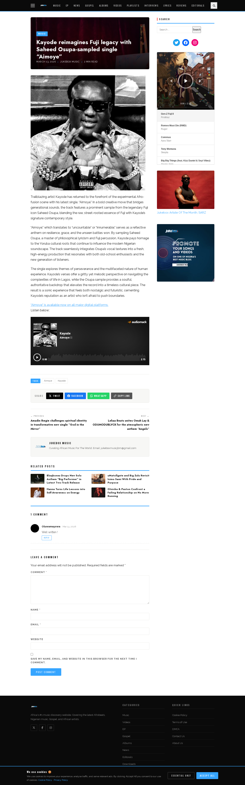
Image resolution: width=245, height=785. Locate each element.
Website (37, 639)
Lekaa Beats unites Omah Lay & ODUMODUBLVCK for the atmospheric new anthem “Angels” (121, 425)
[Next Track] (200, 80)
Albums (104, 5)
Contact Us (178, 736)
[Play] (186, 81)
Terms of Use (179, 722)
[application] (185, 81)
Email (36, 624)
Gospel (89, 5)
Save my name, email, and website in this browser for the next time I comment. (84, 661)
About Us (177, 743)
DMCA (176, 729)
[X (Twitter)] (34, 727)
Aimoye (48, 380)
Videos (118, 5)
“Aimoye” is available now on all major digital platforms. (69, 305)
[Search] (214, 5)
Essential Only (181, 775)
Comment (39, 572)
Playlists (133, 5)
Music (57, 5)
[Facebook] (42, 727)
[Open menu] (33, 5)
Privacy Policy (61, 780)
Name (35, 609)
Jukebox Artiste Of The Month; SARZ (181, 212)
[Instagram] (50, 727)
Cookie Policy (179, 715)
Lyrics (167, 5)
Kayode (62, 380)
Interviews (151, 5)
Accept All (207, 775)
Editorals (198, 5)
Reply (47, 537)
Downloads (129, 764)
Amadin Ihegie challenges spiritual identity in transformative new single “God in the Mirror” (59, 425)
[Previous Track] (171, 80)
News (77, 5)
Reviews (181, 5)
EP (67, 5)
